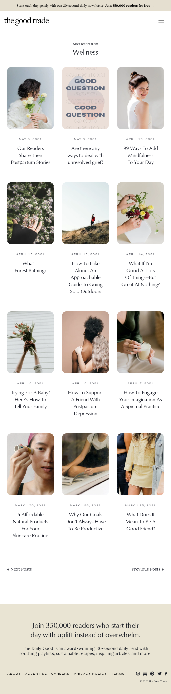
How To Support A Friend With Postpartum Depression (85, 403)
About (14, 673)
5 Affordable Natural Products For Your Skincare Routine (30, 525)
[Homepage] (26, 21)
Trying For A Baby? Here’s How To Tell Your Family (30, 399)
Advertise (36, 673)
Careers (60, 673)
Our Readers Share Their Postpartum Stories (30, 155)
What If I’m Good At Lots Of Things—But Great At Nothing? (140, 274)
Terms (118, 673)
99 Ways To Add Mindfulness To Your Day (140, 155)
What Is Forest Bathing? (30, 267)
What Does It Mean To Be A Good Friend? (141, 521)
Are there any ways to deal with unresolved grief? (85, 155)
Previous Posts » (148, 569)
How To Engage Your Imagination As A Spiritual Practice (140, 399)
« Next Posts (19, 569)
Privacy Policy (90, 673)
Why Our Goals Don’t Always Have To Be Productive (85, 521)
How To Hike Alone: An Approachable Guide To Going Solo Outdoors (86, 277)
